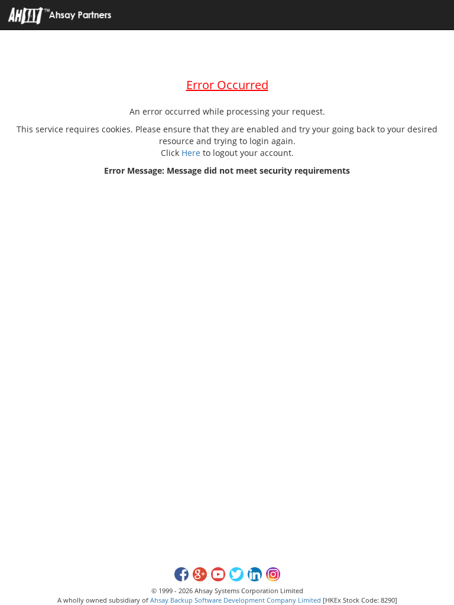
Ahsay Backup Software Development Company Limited (235, 600)
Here (190, 152)
